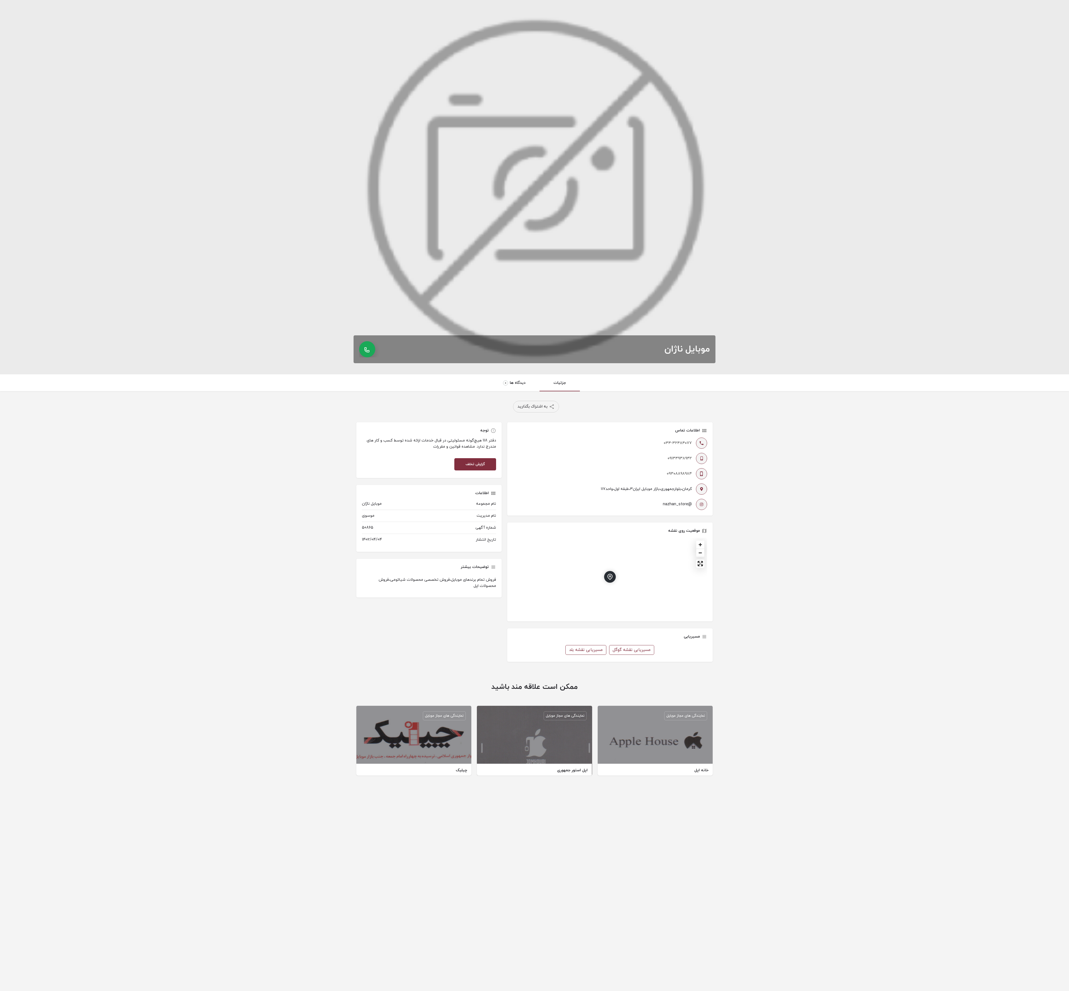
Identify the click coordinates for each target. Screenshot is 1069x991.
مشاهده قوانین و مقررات (454, 446)
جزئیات (559, 382)
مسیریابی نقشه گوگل (632, 650)
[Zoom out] (700, 553)
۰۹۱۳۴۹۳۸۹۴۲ (680, 458)
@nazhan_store (677, 504)
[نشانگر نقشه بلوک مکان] (610, 577)
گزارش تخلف (475, 464)
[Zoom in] (700, 545)
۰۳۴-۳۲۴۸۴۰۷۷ (678, 443)
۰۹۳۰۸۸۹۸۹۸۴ (679, 473)
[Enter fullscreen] (700, 564)
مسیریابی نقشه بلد (586, 650)
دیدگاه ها (515, 382)
